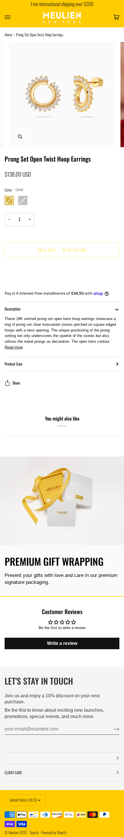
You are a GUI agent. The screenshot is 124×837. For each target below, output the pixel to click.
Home (8, 34)
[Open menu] (13, 17)
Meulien (13, 832)
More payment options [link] (23, 284)
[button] (62, 758)
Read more (14, 347)
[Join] (111, 729)
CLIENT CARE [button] (13, 772)
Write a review (62, 643)
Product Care (13, 364)
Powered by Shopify (54, 832)
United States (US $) (23, 800)
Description (12, 309)
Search (34, 832)
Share (16, 383)
